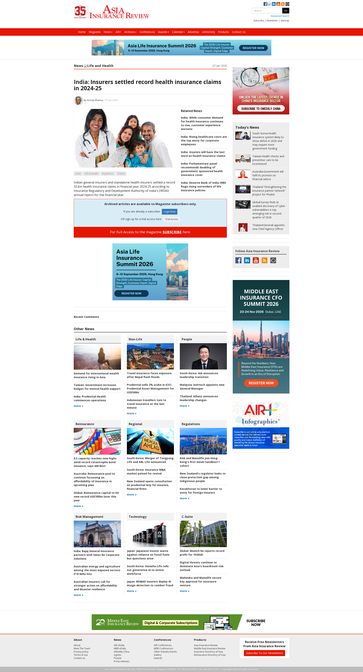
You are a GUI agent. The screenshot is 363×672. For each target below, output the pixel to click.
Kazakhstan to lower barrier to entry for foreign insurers (201, 490)
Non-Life (135, 339)
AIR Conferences (162, 645)
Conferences (147, 32)
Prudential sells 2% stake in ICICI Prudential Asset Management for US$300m (150, 388)
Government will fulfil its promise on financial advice (267, 175)
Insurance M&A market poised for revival (146, 471)
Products (223, 32)
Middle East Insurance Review (209, 648)
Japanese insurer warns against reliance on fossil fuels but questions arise (148, 554)
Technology (138, 517)
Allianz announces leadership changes (199, 398)
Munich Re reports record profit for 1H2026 (202, 552)
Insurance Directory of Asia (208, 651)
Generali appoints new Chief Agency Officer (268, 227)
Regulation (107, 173)
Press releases (121, 661)
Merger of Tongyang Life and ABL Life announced (150, 460)
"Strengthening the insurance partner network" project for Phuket (269, 190)
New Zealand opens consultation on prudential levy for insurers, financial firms (149, 485)
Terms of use (81, 654)
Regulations (191, 424)
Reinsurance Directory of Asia (210, 654)
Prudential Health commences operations (90, 398)
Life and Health (100, 65)
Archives (129, 32)
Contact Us (239, 32)
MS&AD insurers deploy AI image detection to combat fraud (150, 583)
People (187, 339)
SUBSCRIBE (172, 232)
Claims (121, 173)
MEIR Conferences (163, 648)
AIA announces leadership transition (199, 375)
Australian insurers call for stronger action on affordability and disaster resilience (95, 585)
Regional (135, 424)
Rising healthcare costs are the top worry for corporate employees (204, 140)
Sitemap (285, 20)
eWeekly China (121, 651)
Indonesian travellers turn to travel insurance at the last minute (146, 403)
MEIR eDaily (120, 648)
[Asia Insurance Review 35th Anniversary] (111, 12)
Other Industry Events (165, 651)
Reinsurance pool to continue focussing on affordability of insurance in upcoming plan (94, 479)
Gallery (157, 654)
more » (78, 406)
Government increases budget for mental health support (97, 386)
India (78, 173)
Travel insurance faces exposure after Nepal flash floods (149, 375)
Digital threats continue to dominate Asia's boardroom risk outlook (202, 566)
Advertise (193, 32)
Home (82, 32)
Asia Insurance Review (205, 645)
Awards (162, 32)
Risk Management (89, 517)
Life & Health (91, 173)
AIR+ (118, 32)
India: (81, 82)
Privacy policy (81, 651)
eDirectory (208, 32)
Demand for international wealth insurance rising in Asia (96, 375)
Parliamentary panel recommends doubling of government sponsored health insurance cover (202, 169)
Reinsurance (85, 424)
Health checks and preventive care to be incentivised (268, 160)
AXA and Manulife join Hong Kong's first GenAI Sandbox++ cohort (200, 461)
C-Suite (187, 517)
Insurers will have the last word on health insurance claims (203, 154)
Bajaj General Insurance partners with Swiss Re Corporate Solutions (96, 554)
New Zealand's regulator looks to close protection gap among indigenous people (203, 477)
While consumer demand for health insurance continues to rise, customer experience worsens (202, 123)
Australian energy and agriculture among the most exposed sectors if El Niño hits (97, 570)
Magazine (95, 32)
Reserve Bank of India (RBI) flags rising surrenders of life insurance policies (203, 186)
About (77, 645)
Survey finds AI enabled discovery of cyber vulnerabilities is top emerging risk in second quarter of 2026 (268, 209)
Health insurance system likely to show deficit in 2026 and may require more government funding (268, 140)
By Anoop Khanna (93, 100)
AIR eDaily (119, 645)
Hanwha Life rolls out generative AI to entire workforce (148, 570)
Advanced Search (280, 16)
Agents (117, 654)
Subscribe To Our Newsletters (264, 653)
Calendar (177, 32)
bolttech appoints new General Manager (202, 386)
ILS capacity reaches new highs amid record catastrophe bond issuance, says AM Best (95, 462)
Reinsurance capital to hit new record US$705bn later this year (96, 496)
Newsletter (272, 20)
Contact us (79, 658)
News (107, 32)
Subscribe (259, 20)
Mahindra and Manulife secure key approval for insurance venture (200, 581)
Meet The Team (82, 648)
